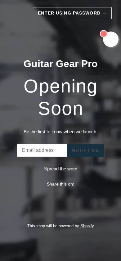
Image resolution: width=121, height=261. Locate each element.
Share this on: (60, 184)
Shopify (87, 226)
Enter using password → (72, 13)
